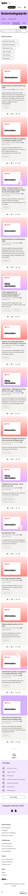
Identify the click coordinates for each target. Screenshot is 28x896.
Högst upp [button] (2, 892)
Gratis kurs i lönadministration (9, 848)
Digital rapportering (7, 48)
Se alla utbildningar (6, 851)
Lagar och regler (7, 51)
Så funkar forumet (12, 768)
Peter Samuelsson (7, 89)
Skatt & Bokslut (7, 55)
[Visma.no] (5, 3)
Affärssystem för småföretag (9, 832)
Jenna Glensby (16, 243)
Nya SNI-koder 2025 (8, 533)
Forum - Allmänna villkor (7, 859)
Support (3, 872)
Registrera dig (11, 7)
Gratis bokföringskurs (7, 843)
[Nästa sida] (17, 748)
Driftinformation (11, 790)
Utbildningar (10, 775)
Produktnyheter (12, 19)
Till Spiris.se (4, 875)
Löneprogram (5, 830)
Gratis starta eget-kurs (7, 846)
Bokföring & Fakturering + (9, 44)
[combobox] (14, 31)
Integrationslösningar (12, 783)
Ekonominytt (16, 23)
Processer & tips (5, 23)
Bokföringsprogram (6, 827)
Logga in (19, 7)
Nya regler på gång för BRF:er (12, 578)
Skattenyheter (6, 58)
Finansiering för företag (7, 835)
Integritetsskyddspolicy (7, 861)
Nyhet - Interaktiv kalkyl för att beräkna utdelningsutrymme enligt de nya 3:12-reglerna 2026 (13, 190)
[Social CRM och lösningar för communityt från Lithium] (23, 892)
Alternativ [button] (23, 28)
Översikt (3, 19)
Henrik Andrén (16, 297)
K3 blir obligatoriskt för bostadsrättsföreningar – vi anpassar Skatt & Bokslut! (11, 294)
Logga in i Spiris (11, 772)
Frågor (24, 23)
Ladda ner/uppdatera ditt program (16, 779)
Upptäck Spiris (11, 786)
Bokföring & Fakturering (9, 41)
